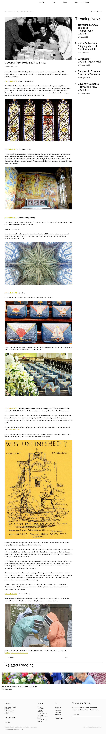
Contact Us (58, 712)
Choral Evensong (42, 713)
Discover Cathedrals (41, 707)
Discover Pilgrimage (41, 711)
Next (66, 657)
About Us (41, 2)
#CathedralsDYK (11, 81)
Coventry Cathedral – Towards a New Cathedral (88, 86)
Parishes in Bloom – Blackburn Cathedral (89, 73)
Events (65, 2)
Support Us (58, 714)
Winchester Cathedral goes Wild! (89, 60)
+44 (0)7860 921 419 (10, 718)
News (53, 2)
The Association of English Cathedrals (10, 5)
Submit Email (99, 714)
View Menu (100, 2)
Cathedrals (58, 710)
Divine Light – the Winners (82, 2)
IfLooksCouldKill (96, 727)
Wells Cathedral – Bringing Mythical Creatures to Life (87, 46)
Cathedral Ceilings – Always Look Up (42, 717)
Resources (58, 707)
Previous (11, 657)
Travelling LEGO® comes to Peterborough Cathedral (88, 29)
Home (6, 12)
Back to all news (96, 12)
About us (57, 709)
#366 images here (13, 429)
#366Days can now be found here (16, 653)
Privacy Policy (59, 718)
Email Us (7, 722)
